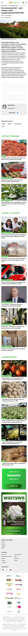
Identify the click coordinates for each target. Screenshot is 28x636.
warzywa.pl (4, 5)
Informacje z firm (14, 5)
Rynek (15, 556)
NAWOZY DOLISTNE (17, 123)
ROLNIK (3, 126)
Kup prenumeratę (14, 531)
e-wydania (3, 562)
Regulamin (3, 546)
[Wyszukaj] (26, 2)
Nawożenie (16, 558)
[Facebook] (17, 112)
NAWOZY (3, 123)
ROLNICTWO (10, 123)
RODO (2, 548)
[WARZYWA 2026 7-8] (14, 510)
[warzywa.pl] (14, 2)
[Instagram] (6, 569)
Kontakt (3, 542)
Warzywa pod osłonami (6, 556)
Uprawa (15, 560)
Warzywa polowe (18, 554)
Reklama (3, 544)
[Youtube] (10, 569)
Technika (3, 560)
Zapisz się (14, 486)
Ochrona (3, 558)
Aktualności (4, 554)
